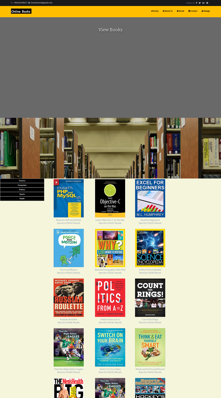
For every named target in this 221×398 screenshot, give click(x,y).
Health (22, 199)
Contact (193, 11)
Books (181, 11)
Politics (22, 190)
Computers (22, 185)
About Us (168, 11)
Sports (22, 194)
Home (156, 11)
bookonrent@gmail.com (41, 3)
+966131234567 (20, 3)
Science (22, 181)
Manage (206, 11)
